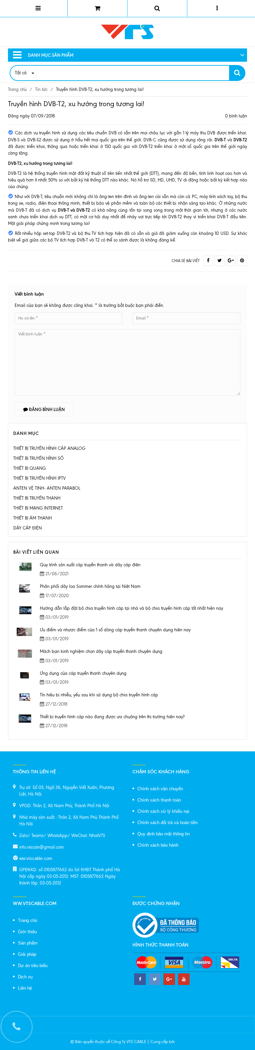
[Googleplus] (231, 260)
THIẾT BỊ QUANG (29, 468)
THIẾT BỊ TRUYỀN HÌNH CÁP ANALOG (49, 448)
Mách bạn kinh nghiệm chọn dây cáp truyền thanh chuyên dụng (101, 651)
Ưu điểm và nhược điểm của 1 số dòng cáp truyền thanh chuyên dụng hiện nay (115, 629)
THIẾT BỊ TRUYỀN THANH (36, 498)
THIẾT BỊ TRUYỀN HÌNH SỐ (38, 458)
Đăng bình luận (46, 409)
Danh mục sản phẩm (50, 55)
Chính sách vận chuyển (160, 788)
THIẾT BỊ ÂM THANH (32, 518)
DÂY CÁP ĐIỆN (27, 527)
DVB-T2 (15, 173)
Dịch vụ (25, 976)
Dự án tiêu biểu (32, 965)
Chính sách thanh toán (159, 800)
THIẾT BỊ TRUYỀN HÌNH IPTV (39, 478)
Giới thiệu (27, 931)
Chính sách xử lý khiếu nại (163, 811)
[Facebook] (208, 260)
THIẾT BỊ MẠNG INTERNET (38, 508)
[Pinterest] (242, 260)
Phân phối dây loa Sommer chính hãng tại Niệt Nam (90, 586)
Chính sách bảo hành (157, 845)
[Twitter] (219, 260)
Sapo (180, 1041)
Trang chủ (27, 920)
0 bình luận (236, 115)
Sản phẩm (28, 943)
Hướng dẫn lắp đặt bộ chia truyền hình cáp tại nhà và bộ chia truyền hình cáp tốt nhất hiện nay (131, 608)
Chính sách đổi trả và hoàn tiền (167, 822)
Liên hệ (25, 988)
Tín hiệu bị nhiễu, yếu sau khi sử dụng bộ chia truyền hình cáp (99, 694)
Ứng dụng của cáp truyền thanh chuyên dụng (83, 673)
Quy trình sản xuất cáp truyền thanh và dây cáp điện (90, 564)
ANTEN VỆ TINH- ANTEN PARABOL (46, 488)
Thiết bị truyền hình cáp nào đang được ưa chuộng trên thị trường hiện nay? (112, 716)
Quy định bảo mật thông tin (163, 833)
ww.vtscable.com (35, 858)
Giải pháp (27, 954)
